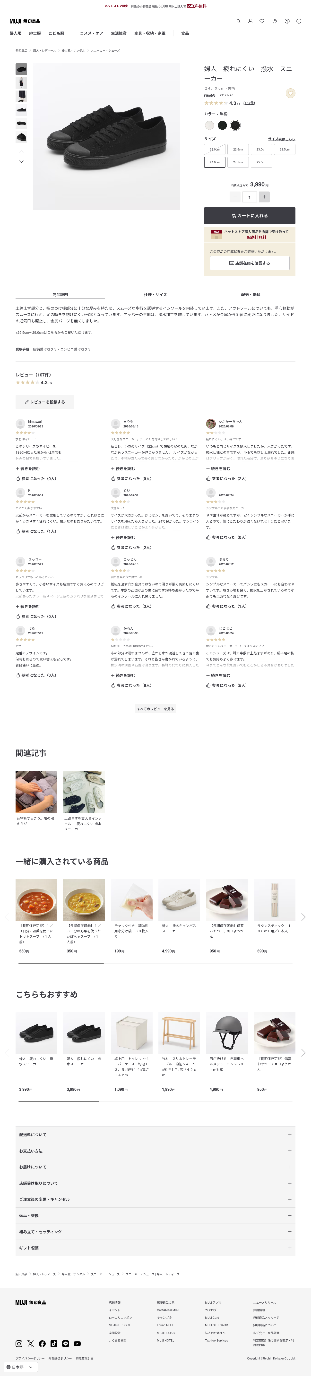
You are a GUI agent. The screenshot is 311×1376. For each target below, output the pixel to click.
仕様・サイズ (155, 294)
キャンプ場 (164, 1317)
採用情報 (259, 1310)
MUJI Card (212, 1317)
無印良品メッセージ (266, 1317)
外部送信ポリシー (60, 1358)
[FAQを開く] (287, 21)
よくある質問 (117, 1340)
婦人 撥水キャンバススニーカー (179, 928)
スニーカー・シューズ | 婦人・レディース (153, 1274)
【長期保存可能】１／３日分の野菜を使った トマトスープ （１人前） (38, 933)
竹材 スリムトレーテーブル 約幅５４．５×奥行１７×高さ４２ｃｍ (179, 1066)
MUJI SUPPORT (119, 1325)
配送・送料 (250, 294)
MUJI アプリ (213, 1302)
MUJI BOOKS (166, 1333)
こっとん (130, 559)
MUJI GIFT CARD (216, 1325)
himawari (35, 421)
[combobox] (21, 1367)
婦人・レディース (44, 50)
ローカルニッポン (120, 1317)
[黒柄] (235, 125)
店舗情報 (115, 1302)
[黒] (222, 125)
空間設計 (115, 1333)
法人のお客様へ (215, 1333)
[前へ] (5, 917)
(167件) (249, 102)
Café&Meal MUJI (168, 1310)
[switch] (290, 93)
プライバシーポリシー (30, 1358)
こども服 (56, 33)
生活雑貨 (119, 33)
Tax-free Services (216, 1340)
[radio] (209, 125)
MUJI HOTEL (165, 1340)
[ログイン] (250, 21)
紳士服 (35, 33)
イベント (115, 1310)
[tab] (21, 69)
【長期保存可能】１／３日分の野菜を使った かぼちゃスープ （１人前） (85, 933)
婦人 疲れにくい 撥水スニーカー (36, 1061)
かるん (128, 628)
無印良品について (264, 1325)
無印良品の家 (165, 1302)
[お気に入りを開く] (261, 21)
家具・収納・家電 (149, 33)
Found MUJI (165, 1325)
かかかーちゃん (230, 421)
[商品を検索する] (238, 21)
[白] (209, 125)
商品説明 (60, 294)
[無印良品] (31, 1302)
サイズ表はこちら (281, 138)
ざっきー (35, 559)
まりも (128, 421)
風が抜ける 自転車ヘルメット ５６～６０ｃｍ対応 (227, 1064)
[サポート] (299, 21)
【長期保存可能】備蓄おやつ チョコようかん (227, 931)
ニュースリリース (264, 1302)
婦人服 (15, 33)
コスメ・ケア (91, 33)
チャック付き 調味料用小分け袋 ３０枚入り (131, 931)
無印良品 (21, 50)
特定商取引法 (84, 1358)
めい (126, 490)
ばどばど (225, 628)
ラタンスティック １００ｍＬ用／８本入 (274, 928)
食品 (185, 33)
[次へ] (306, 917)
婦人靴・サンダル (73, 50)
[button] (21, 152)
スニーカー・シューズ (105, 50)
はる (31, 628)
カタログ (211, 1310)
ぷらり (224, 559)
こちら (52, 332)
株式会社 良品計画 (266, 1333)
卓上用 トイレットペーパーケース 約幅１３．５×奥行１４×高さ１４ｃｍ (131, 1066)
